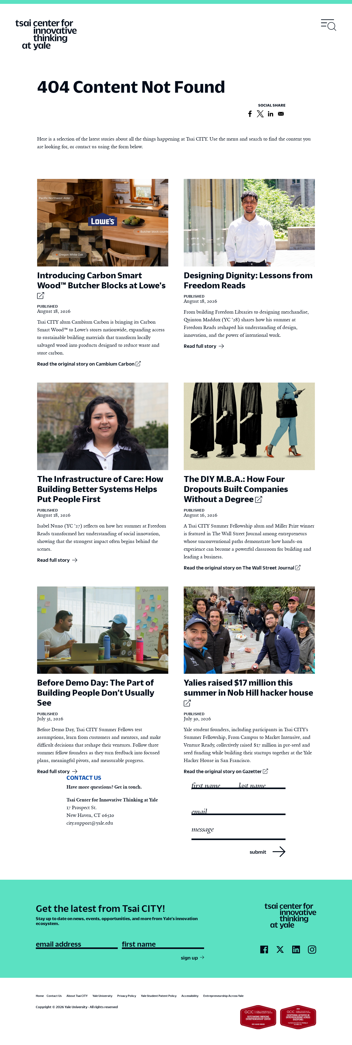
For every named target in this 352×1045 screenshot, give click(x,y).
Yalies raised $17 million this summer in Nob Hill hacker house (248, 687)
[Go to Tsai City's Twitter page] (280, 949)
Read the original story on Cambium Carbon (86, 363)
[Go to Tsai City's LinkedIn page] (296, 949)
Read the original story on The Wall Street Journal (239, 567)
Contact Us (54, 995)
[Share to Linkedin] (270, 114)
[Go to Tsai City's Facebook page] (264, 949)
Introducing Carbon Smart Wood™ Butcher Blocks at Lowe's (101, 280)
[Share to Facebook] (250, 114)
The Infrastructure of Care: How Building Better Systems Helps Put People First (100, 489)
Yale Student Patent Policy (159, 995)
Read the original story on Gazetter (223, 771)
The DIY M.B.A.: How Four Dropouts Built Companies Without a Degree (236, 489)
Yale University (102, 995)
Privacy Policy (126, 995)
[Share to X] (260, 114)
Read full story (200, 346)
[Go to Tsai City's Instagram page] (312, 950)
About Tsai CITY (77, 995)
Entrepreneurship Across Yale (223, 995)
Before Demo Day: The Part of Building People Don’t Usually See (95, 692)
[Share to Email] (281, 114)
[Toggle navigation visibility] (329, 25)
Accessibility (189, 995)
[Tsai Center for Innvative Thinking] (46, 35)
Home (40, 995)
